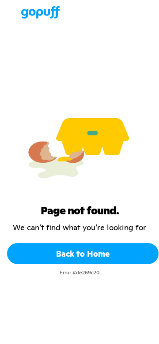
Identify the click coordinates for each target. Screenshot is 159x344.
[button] (12, 12)
